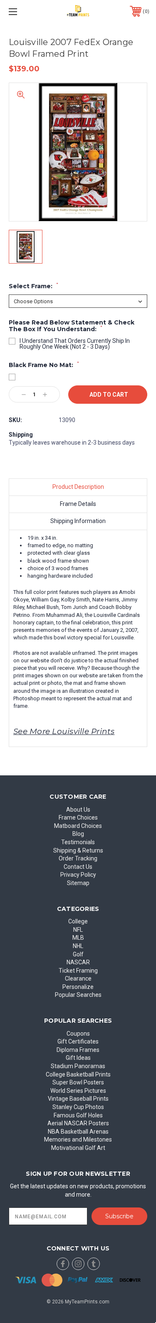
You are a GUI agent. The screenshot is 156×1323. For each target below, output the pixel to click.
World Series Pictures (78, 1090)
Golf (78, 954)
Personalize (78, 986)
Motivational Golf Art (78, 1147)
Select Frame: (33, 286)
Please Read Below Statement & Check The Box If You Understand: (71, 326)
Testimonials (78, 842)
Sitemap (78, 883)
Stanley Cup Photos (78, 1107)
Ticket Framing (78, 970)
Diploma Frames (78, 1049)
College (78, 921)
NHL (78, 946)
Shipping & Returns (78, 850)
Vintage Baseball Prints (78, 1098)
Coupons (78, 1033)
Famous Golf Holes (78, 1115)
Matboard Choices (78, 825)
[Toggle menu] (23, 11)
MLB (78, 937)
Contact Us (78, 866)
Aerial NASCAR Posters (78, 1123)
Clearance (78, 978)
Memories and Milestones (78, 1139)
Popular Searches (78, 994)
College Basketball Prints (78, 1074)
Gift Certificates (78, 1041)
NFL (78, 929)
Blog (78, 833)
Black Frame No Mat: (44, 365)
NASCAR (78, 962)
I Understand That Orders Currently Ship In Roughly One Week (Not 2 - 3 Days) (75, 344)
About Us (78, 809)
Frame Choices (78, 817)
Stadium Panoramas (78, 1066)
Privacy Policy (78, 874)
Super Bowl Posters (78, 1082)
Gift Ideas (78, 1057)
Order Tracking (78, 858)
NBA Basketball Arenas (78, 1131)
